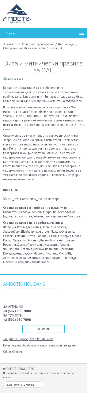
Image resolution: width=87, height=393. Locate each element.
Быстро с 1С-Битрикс (20, 384)
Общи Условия (13, 352)
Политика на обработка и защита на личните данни (40, 345)
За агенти (44, 329)
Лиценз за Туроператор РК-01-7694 (28, 339)
